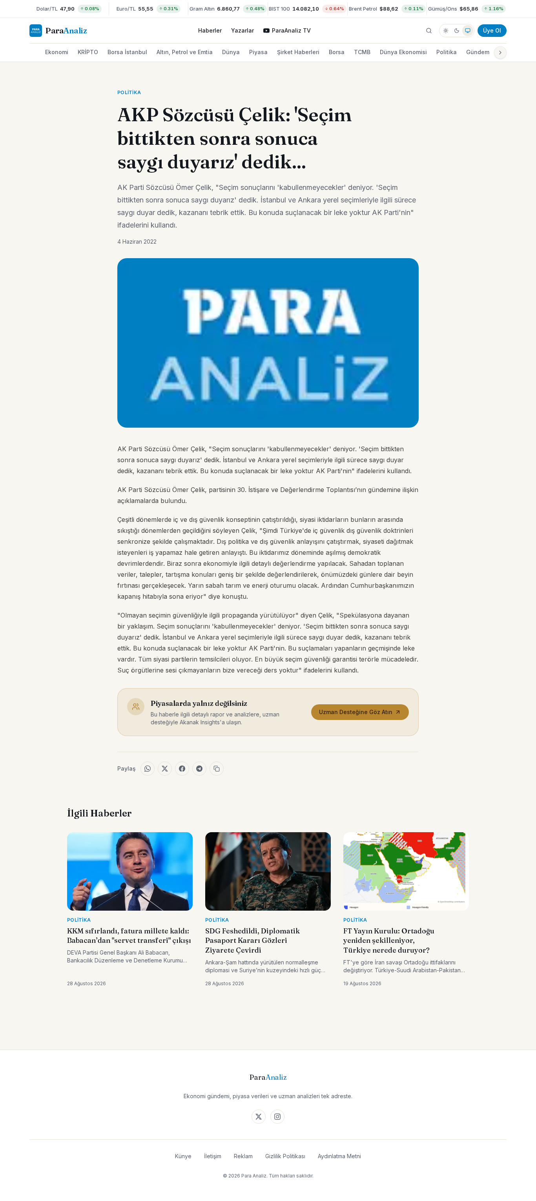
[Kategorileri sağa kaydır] (500, 52)
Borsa (337, 52)
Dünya (231, 52)
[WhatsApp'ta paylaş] (147, 769)
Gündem (477, 52)
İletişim (212, 1156)
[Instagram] (277, 1117)
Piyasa (258, 52)
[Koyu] (456, 30)
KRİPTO (88, 52)
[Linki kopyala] (217, 769)
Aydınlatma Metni (339, 1156)
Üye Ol (492, 30)
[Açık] (445, 30)
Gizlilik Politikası (285, 1156)
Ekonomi (56, 52)
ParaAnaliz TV (291, 30)
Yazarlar (242, 30)
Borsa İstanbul (127, 52)
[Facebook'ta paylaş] (182, 769)
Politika (446, 52)
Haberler (210, 30)
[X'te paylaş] (165, 769)
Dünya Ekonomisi (403, 52)
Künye (183, 1156)
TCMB (362, 52)
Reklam (243, 1156)
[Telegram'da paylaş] (199, 769)
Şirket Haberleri (298, 52)
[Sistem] (467, 30)
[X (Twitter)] (259, 1117)
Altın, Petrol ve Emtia (185, 52)
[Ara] (429, 31)
